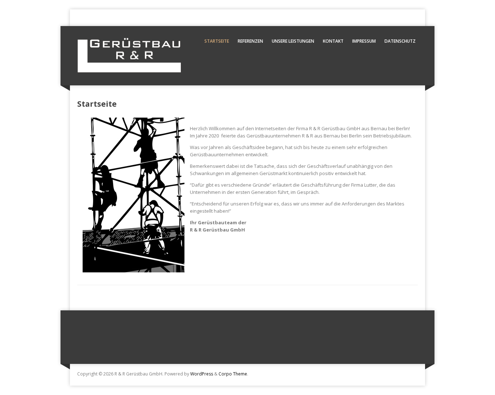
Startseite (216, 41)
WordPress (201, 374)
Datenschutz (400, 41)
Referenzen (250, 41)
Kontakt (333, 41)
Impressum (364, 41)
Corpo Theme (233, 374)
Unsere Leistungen (293, 41)
